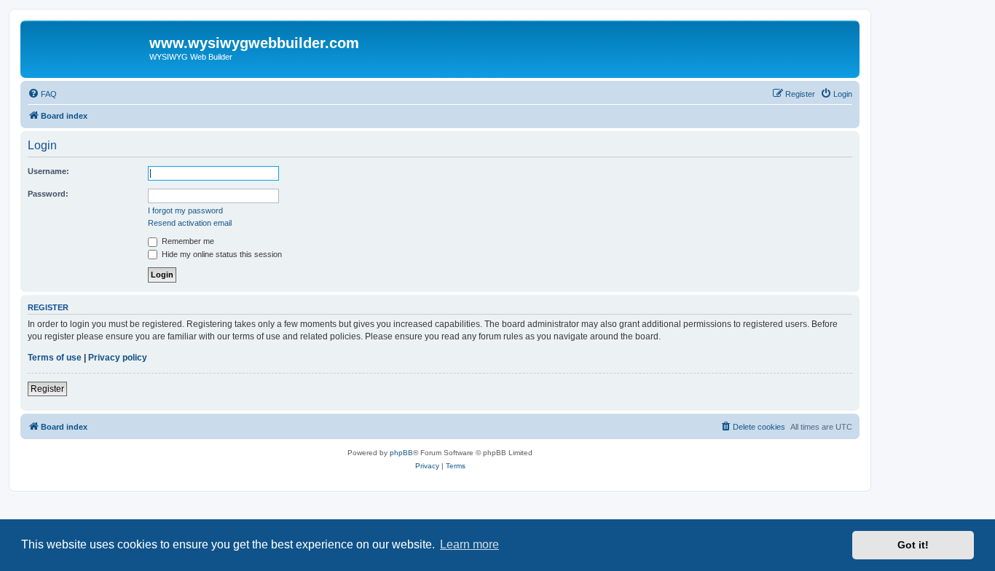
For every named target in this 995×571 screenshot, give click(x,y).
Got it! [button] (913, 545)
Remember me (187, 241)
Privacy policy (117, 358)
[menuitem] (42, 94)
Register (47, 389)
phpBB (401, 453)
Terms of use (55, 358)
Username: (48, 171)
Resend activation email (190, 222)
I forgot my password (185, 210)
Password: (48, 193)
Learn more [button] (469, 544)
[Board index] (86, 47)
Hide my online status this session (221, 254)
